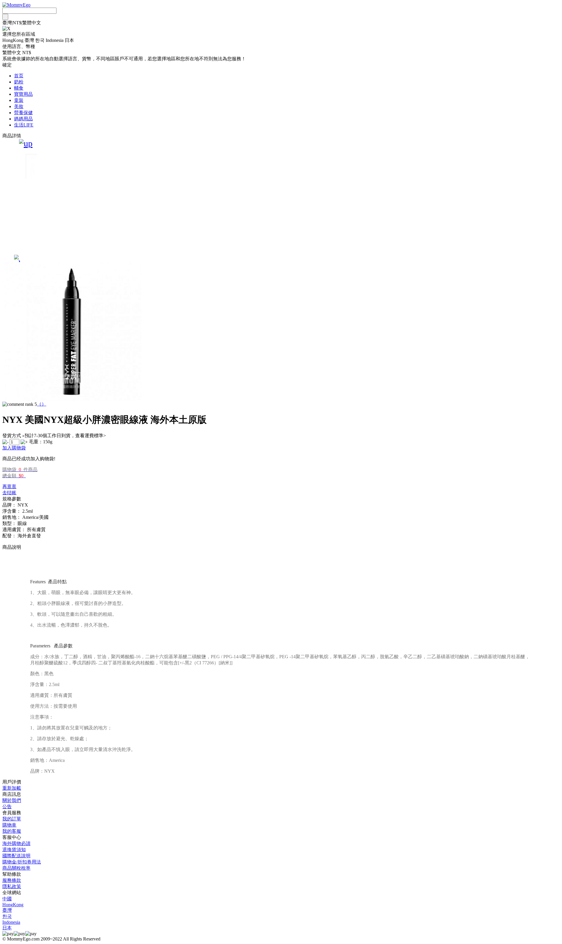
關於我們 (11, 800)
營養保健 (23, 112)
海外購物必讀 (16, 843)
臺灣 (7, 910)
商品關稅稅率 (16, 868)
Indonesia (11, 922)
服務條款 (11, 880)
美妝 (18, 106)
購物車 (9, 824)
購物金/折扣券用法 (21, 861)
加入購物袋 (14, 447)
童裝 (18, 100)
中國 (7, 898)
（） (41, 403)
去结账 (9, 492)
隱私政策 (11, 886)
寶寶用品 (23, 94)
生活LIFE (23, 124)
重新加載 (11, 788)
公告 (7, 806)
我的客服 (11, 831)
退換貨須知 (14, 849)
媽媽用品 (23, 118)
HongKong (12, 904)
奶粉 (18, 81)
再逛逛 (9, 486)
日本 (7, 927)
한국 (7, 916)
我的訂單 (11, 818)
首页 (18, 75)
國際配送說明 (16, 855)
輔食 (18, 87)
